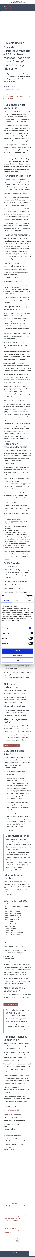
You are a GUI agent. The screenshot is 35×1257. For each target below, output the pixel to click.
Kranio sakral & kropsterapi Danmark (18, 1216)
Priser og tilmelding (12, 1230)
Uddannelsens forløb (12, 90)
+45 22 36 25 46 (17, 1)
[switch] (30, 633)
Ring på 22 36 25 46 (11, 745)
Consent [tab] (6, 600)
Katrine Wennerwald (11, 1110)
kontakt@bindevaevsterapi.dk (14, 1120)
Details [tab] (18, 600)
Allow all (17, 650)
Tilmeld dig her (11, 1005)
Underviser (9, 98)
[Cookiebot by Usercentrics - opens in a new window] (26, 595)
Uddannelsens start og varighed (16, 92)
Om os (7, 1231)
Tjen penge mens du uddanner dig (17, 96)
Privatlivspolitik (10, 1228)
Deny (17, 660)
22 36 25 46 (14, 1118)
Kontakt (8, 1232)
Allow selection (17, 655)
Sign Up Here (9, 1149)
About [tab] (29, 600)
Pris (6, 94)
